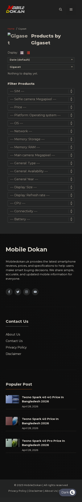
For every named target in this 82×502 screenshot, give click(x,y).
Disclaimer (13, 354)
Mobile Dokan (26, 249)
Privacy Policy (16, 347)
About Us (13, 334)
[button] (60, 9)
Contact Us (14, 341)
